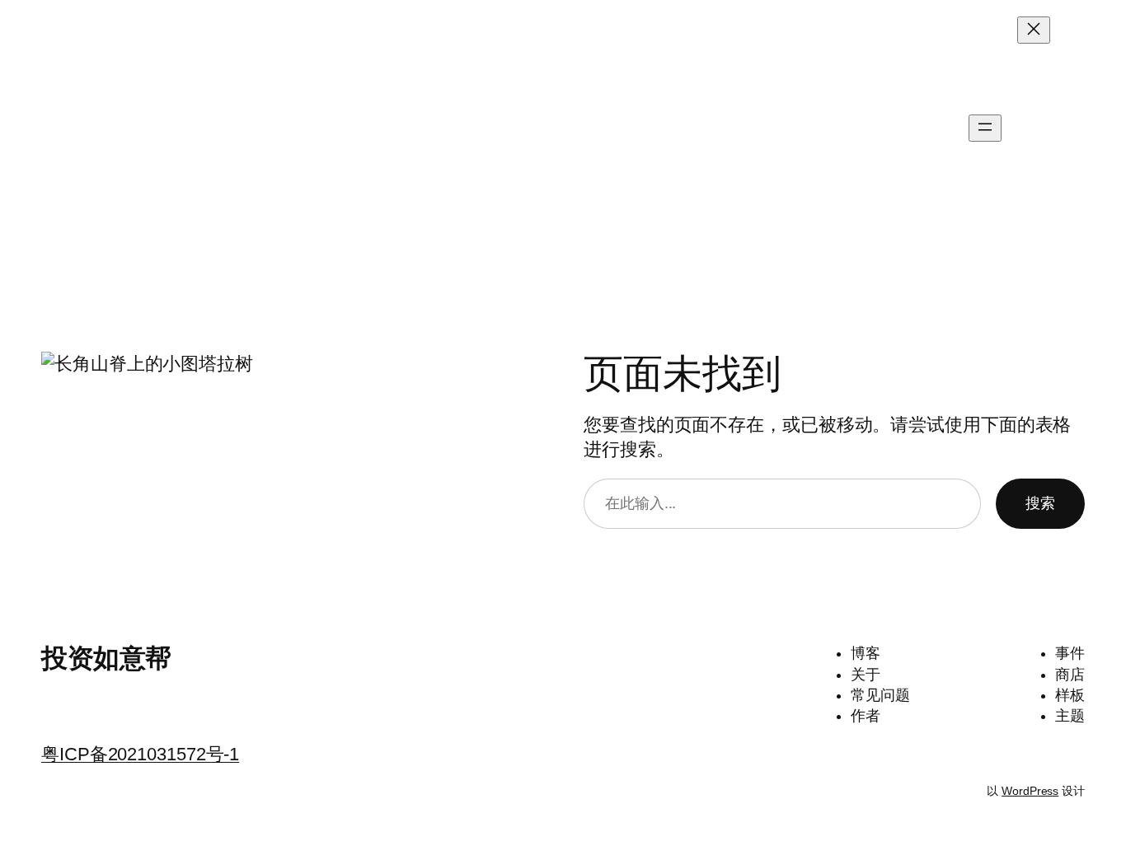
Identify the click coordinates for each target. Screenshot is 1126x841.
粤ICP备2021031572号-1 (140, 754)
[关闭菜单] (1033, 30)
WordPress (1030, 790)
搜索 (1040, 503)
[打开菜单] (985, 128)
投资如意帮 (52, 127)
